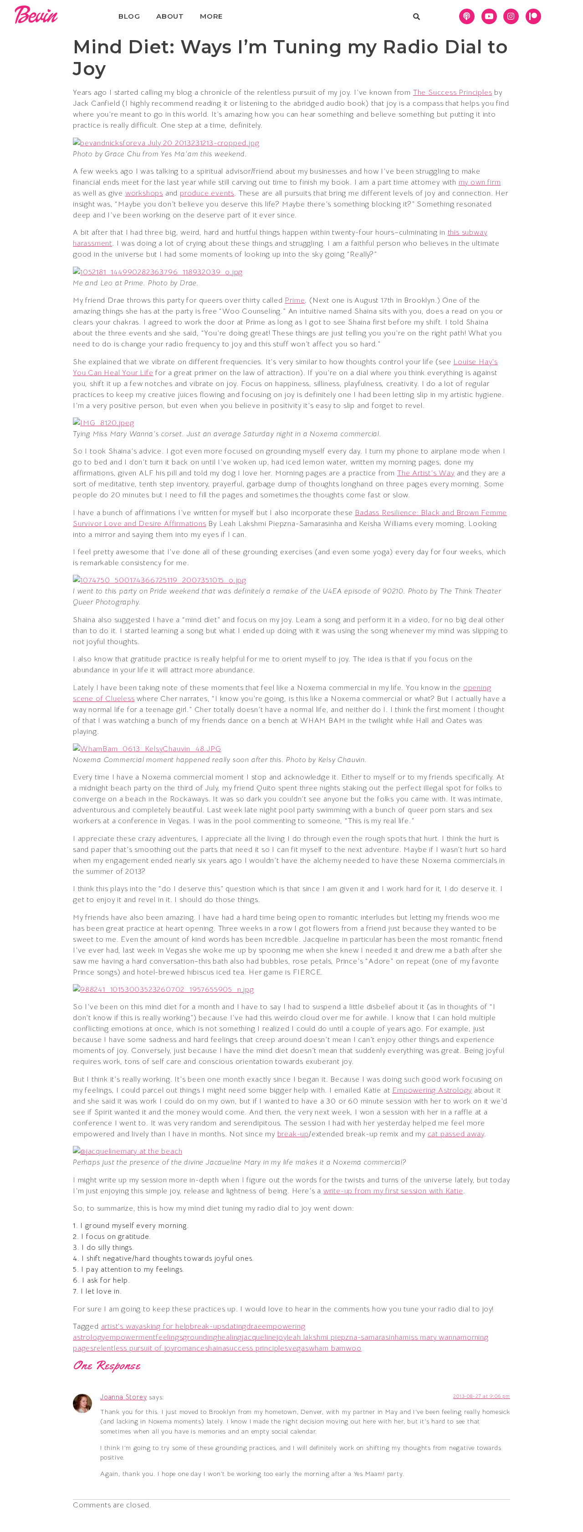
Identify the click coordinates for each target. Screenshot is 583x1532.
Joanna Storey (123, 1397)
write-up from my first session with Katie (393, 1191)
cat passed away (456, 1134)
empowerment (130, 1337)
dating (235, 1326)
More (211, 16)
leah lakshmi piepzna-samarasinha (345, 1337)
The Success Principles (452, 92)
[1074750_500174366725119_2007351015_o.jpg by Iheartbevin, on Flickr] (159, 580)
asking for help (164, 1326)
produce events (207, 193)
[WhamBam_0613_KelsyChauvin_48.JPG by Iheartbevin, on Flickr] (147, 748)
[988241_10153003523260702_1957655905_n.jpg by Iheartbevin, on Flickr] (163, 989)
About (170, 16)
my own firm (480, 182)
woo (353, 1348)
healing (230, 1337)
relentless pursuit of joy (134, 1348)
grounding (200, 1337)
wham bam (327, 1348)
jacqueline (259, 1337)
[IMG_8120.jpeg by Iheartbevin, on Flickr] (103, 423)
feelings (169, 1337)
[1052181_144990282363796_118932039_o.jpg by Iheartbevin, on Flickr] (158, 272)
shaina (215, 1348)
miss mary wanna (431, 1337)
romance (189, 1348)
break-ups (207, 1326)
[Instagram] (511, 16)
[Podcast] (467, 16)
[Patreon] (533, 16)
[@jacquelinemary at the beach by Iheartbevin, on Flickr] (127, 1151)
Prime (295, 300)
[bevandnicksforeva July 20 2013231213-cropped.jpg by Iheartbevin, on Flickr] (166, 143)
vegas (298, 1348)
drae (254, 1326)
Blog (129, 16)
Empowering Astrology (432, 1090)
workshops (144, 193)
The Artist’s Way (426, 473)
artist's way (120, 1326)
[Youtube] (489, 16)
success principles (257, 1348)
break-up (293, 1134)
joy (281, 1337)
